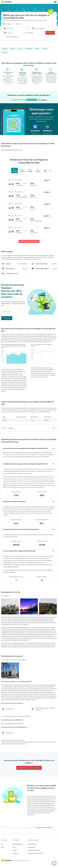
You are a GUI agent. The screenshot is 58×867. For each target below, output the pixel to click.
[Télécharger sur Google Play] (47, 127)
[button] (55, 2)
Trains (2, 847)
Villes (44, 48)
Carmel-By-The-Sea (27, 827)
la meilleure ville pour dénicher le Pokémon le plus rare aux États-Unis (23, 636)
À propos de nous (17, 844)
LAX (7, 697)
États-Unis (12, 827)
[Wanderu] (7, 1)
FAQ (37, 48)
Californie (19, 827)
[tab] (8, 25)
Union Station (4, 685)
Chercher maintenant (20, 743)
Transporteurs (28, 48)
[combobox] (15, 28)
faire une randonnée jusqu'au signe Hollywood (30, 629)
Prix (20, 48)
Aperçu (12, 48)
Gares (4, 52)
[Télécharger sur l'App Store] (35, 127)
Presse (14, 850)
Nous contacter (32, 844)
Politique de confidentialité (35, 853)
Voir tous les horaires (29, 241)
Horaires (5, 48)
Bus (2, 844)
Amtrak (4, 420)
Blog (14, 847)
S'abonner (6, 318)
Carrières (15, 853)
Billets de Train (4, 827)
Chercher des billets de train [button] (29, 767)
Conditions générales (34, 850)
